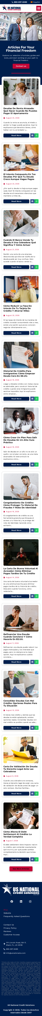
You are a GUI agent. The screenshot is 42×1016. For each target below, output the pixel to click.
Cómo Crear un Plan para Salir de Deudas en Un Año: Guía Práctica (20, 440)
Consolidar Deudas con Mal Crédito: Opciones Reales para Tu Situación (20, 703)
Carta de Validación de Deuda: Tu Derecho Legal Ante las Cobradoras (20, 769)
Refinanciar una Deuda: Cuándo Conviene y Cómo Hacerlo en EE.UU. (17, 636)
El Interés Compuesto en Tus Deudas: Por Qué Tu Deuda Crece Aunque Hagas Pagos (19, 176)
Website (7, 913)
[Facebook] (11, 901)
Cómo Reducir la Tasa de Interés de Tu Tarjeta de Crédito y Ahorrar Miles (17, 308)
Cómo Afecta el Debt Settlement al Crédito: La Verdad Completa (17, 834)
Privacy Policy (10, 928)
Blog (5, 910)
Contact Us (9, 925)
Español (36, 2)
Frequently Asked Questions (17, 916)
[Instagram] (30, 901)
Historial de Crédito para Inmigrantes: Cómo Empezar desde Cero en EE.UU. (19, 373)
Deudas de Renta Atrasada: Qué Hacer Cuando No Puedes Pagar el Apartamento (20, 111)
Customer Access (12, 935)
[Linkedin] (21, 901)
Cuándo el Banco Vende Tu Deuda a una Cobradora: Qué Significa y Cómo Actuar (19, 242)
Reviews (7, 931)
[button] (38, 8)
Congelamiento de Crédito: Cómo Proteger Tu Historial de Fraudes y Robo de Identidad (20, 505)
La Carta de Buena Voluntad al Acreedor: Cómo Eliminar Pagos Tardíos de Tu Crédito (20, 571)
